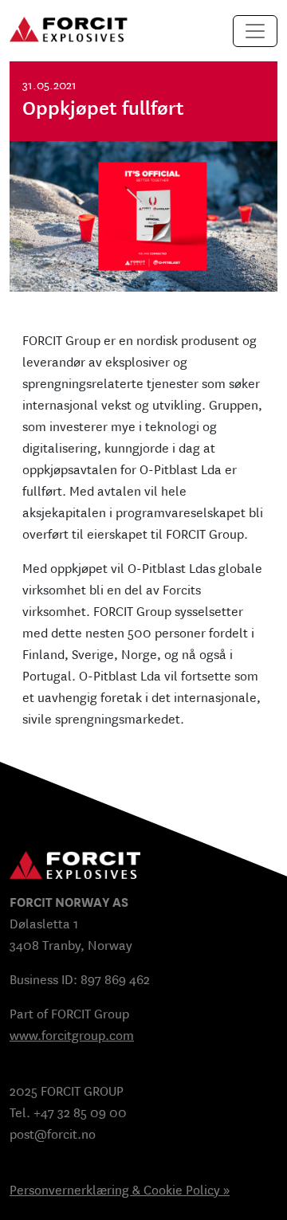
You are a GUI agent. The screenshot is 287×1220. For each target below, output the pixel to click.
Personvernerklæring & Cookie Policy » (120, 1190)
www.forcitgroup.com (72, 1035)
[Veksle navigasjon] (255, 31)
